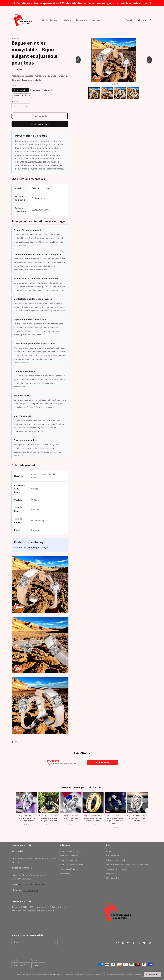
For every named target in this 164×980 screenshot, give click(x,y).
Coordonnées (64, 873)
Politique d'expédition (68, 860)
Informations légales (67, 869)
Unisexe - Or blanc (41, 90)
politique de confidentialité (70, 851)
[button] (67, 20)
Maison (109, 851)
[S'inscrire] (55, 942)
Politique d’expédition (133, 974)
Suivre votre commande (116, 860)
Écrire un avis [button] (102, 762)
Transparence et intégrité (116, 869)
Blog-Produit (111, 873)
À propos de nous (113, 855)
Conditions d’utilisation (115, 974)
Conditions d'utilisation (68, 855)
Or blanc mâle (20, 90)
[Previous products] (16, 810)
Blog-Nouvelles (112, 878)
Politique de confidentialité (95, 974)
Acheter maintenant (40, 124)
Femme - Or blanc (22, 96)
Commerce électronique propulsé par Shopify (47, 974)
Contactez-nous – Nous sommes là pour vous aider (127, 864)
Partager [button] (17, 742)
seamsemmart (27, 974)
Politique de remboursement (71, 864)
